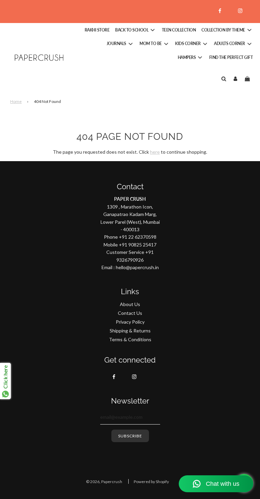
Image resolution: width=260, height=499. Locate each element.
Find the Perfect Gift (231, 57)
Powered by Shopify (151, 481)
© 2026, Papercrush (104, 481)
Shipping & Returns (130, 330)
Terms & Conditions (130, 339)
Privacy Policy (130, 322)
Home (16, 101)
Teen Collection (179, 29)
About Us (130, 304)
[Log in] (235, 78)
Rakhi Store (97, 29)
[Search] (224, 78)
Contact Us (130, 313)
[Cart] (248, 78)
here (155, 152)
